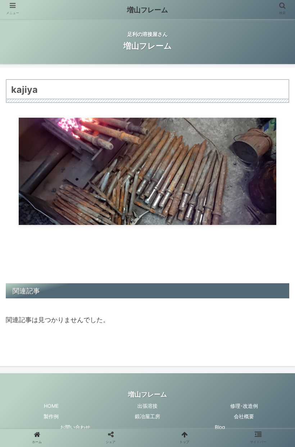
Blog (220, 427)
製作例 (51, 416)
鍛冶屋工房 (147, 416)
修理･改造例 (244, 406)
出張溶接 (147, 406)
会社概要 (244, 416)
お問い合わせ (75, 427)
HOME (51, 406)
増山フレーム (147, 10)
